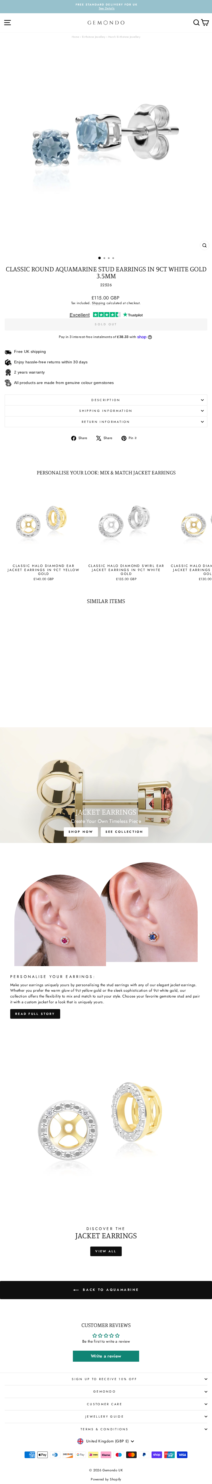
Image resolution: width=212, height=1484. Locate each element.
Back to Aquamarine (110, 1289)
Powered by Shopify (106, 1479)
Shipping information (105, 411)
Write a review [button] (106, 1356)
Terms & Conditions (105, 1429)
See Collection (124, 831)
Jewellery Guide (104, 1416)
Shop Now (80, 831)
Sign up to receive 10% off (104, 1379)
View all (105, 1251)
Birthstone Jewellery (93, 37)
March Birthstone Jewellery (124, 37)
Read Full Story (35, 1014)
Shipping (98, 303)
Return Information (106, 422)
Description (105, 400)
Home (75, 37)
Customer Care (104, 1404)
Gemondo (104, 1391)
